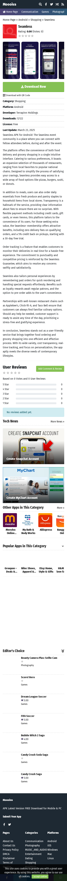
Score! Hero (28, 677)
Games (45, 11)
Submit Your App (12, 816)
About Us (8, 841)
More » (60, 507)
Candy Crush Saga (31, 774)
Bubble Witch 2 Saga (32, 735)
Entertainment (33, 854)
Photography (32, 845)
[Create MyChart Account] (33, 485)
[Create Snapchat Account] (33, 446)
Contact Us (9, 845)
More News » (57, 421)
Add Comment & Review (50, 368)
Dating (29, 858)
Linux (50, 858)
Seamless (49, 19)
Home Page (12, 11)
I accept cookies (40, 876)
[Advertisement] (33, 613)
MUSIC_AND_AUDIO (36, 849)
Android (23, 19)
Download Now (35, 87)
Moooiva (9, 4)
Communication (29, 11)
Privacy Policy (11, 849)
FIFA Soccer (27, 716)
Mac (49, 854)
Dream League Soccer (34, 696)
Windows (52, 849)
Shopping (36, 19)
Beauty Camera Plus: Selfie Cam (39, 658)
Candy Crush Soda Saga (34, 754)
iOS (49, 845)
